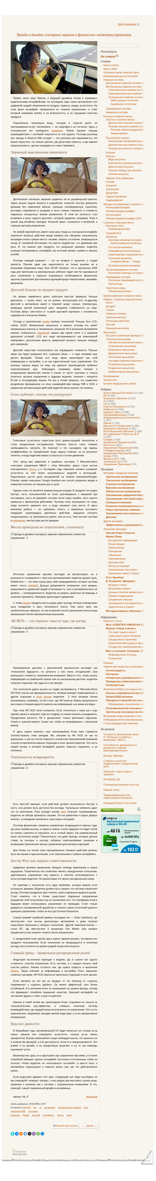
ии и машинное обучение (118, 431)
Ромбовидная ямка (119, 229)
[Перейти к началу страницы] (14, 1150)
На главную (108, 56)
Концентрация (116, 544)
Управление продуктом (116, 442)
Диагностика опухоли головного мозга (129, 123)
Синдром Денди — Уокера (125, 261)
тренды (60, 1115)
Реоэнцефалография (118, 207)
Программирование (114, 415)
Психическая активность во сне (121, 784)
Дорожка (111, 517)
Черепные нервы (116, 288)
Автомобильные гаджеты (69, 1107)
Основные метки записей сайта (121, 72)
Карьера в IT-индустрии (117, 426)
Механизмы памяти (119, 588)
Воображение (111, 376)
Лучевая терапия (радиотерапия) (130, 129)
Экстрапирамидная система (122, 269)
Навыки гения (111, 790)
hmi (34, 1107)
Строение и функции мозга (118, 222)
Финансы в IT (111, 459)
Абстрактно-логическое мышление (128, 342)
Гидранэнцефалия (116, 196)
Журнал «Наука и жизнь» (121, 628)
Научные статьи (112, 621)
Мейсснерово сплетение (124, 100)
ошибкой (33, 585)
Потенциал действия (117, 321)
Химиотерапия (119, 133)
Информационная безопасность (121, 417)
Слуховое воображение (120, 484)
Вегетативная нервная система (124, 86)
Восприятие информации (122, 540)
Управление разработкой (117, 448)
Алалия (110, 182)
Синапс (110, 310)
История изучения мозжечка (124, 265)
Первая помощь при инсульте (125, 170)
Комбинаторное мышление (123, 371)
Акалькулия (112, 189)
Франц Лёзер (114, 536)
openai (107, 423)
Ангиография (113, 215)
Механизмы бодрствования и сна (122, 716)
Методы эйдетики (113, 755)
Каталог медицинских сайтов (119, 383)
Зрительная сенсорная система (125, 712)
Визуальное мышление (121, 349)
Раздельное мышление (121, 368)
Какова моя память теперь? (124, 573)
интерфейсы (48, 1115)
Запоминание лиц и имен (122, 569)
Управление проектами (116, 464)
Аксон (109, 302)
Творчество (110, 380)
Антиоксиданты (115, 670)
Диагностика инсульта (120, 166)
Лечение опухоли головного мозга (127, 126)
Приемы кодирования (120, 596)
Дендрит (110, 306)
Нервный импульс (116, 317)
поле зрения (44, 696)
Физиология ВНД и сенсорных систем (124, 689)
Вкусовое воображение (120, 487)
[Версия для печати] (54, 1125)
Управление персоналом (117, 453)
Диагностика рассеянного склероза (128, 145)
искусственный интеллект (118, 393)
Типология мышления (118, 339)
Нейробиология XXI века (122, 654)
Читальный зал (112, 461)
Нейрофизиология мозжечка (124, 251)
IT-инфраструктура (114, 450)
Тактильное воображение (121, 480)
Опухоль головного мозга (120, 119)
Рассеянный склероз (117, 138)
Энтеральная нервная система (126, 97)
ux (40, 1107)
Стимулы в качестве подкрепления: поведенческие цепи (120, 764)
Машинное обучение (115, 398)
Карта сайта (110, 69)
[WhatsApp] (38, 1134)
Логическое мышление (121, 357)
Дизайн (26, 1115)
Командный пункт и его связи (119, 803)
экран (69, 1115)
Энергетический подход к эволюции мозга (132, 643)
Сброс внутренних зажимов (123, 509)
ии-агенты (109, 445)
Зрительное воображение (122, 477)
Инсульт (110, 156)
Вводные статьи (117, 585)
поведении (19, 520)
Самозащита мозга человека (124, 636)
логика (46, 321)
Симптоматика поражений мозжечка (128, 254)
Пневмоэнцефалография (120, 211)
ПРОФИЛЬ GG (111, 779)
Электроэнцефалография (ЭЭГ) (124, 218)
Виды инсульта (116, 159)
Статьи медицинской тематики (120, 723)
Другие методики (112, 521)
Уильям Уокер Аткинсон (120, 533)
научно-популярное (115, 406)
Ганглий (110, 324)
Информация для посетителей (120, 76)
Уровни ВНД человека (119, 696)
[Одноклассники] (21, 1134)
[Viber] (34, 1134)
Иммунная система (117, 112)
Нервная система (113, 80)
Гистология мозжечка (120, 247)
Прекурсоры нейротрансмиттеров (127, 681)
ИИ (105, 395)
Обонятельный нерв (119, 291)
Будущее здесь (112, 412)
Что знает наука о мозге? (122, 632)
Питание (108, 663)
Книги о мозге (111, 65)
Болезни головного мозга (117, 116)
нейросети (109, 409)
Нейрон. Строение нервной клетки (122, 299)
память (15, 971)
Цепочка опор (116, 562)
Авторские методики (114, 529)
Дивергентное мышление (122, 353)
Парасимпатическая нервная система (129, 93)
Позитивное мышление (121, 364)
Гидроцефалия (114, 200)
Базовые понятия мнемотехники (126, 592)
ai (104, 401)
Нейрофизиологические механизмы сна (126, 719)
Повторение (115, 551)
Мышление (109, 332)
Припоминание (117, 558)
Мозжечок (111, 236)
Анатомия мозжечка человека (125, 240)
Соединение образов (120, 599)
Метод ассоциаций (118, 566)
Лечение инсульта (118, 174)
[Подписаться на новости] (139, 810)
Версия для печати (67, 1125)
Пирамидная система (118, 277)
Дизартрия (112, 193)
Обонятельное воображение (123, 491)
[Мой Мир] (42, 1134)
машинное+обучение (115, 428)
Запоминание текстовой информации (129, 498)
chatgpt (107, 439)
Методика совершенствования (120, 473)
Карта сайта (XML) (20, 1154)
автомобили (49, 1107)
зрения (26, 603)
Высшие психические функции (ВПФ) (127, 335)
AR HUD (26, 1107)
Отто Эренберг (115, 577)
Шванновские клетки (117, 328)
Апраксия (111, 185)
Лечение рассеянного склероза (126, 148)
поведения (43, 333)
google (107, 456)
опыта (32, 469)
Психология (115, 658)
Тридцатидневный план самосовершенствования (117, 796)
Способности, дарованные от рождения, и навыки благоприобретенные (120, 748)
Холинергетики (115, 685)
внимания (57, 130)
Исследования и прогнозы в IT (121, 434)
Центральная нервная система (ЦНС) (127, 83)
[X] (29, 1134)
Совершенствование (118, 502)
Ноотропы (112, 674)
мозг (63, 811)
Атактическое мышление (122, 346)
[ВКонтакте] (17, 1134)
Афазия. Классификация (120, 178)
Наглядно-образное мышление (126, 360)
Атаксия (110, 152)
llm (105, 404)
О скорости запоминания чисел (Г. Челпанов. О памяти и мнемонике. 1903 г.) (121, 737)
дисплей (36, 1115)
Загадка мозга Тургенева (122, 639)
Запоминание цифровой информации (129, 495)
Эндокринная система (118, 108)
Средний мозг (114, 233)
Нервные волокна (116, 313)
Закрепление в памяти (121, 607)
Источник (91, 1096)
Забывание (114, 555)
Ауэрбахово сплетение (124, 104)
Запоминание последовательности (128, 603)
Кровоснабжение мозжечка (126, 243)
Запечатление (116, 547)
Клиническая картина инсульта (125, 163)
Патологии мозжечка (120, 258)
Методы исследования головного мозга (125, 204)
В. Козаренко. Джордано (120, 581)
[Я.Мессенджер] (12, 1134)
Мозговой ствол (115, 225)
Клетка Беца (115, 284)
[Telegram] (25, 1134)
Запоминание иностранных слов (126, 513)
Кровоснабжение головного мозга (122, 295)
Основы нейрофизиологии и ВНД (126, 693)
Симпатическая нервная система (127, 90)
